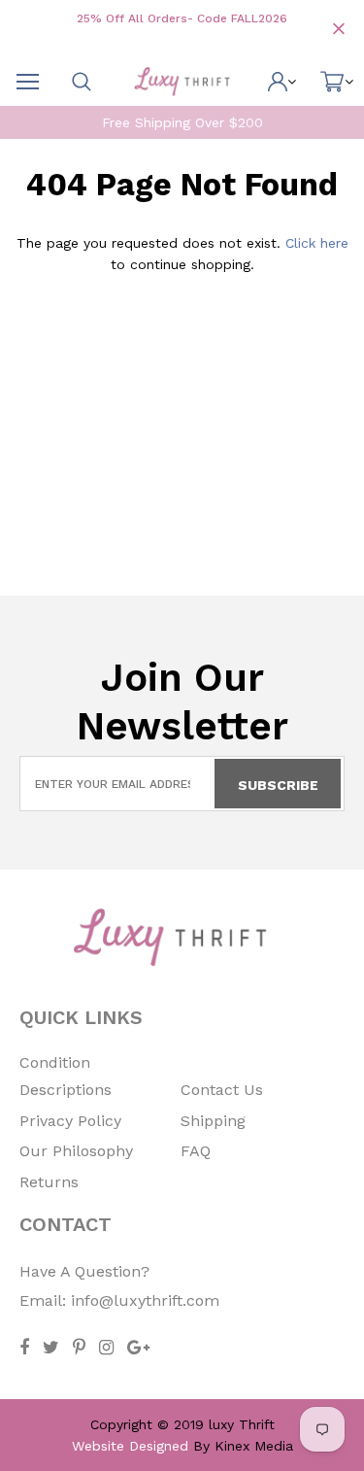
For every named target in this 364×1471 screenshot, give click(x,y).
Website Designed (130, 1446)
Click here (316, 243)
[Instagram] (106, 1347)
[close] (338, 28)
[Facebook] (24, 1347)
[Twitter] (51, 1347)
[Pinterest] (79, 1347)
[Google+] (138, 1347)
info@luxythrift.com (145, 1300)
